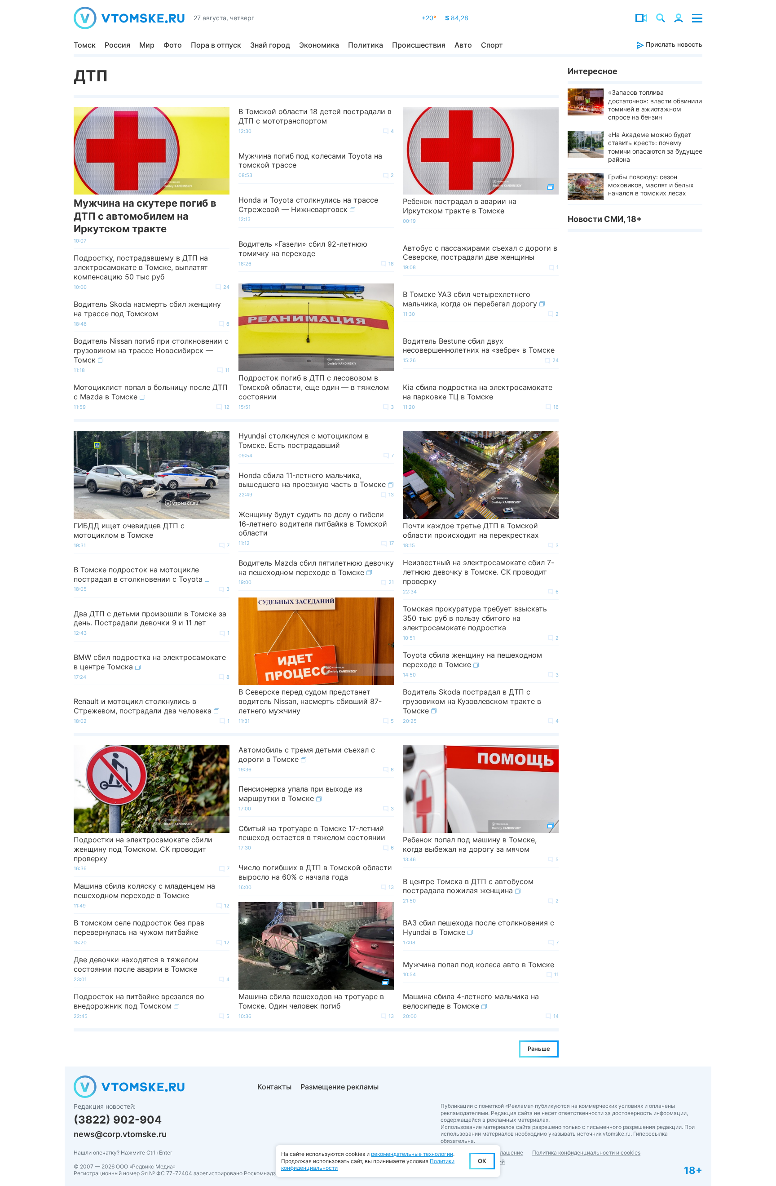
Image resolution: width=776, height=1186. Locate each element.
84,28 (456, 18)
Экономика (319, 44)
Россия (117, 44)
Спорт (492, 44)
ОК (482, 1160)
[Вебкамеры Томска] (641, 18)
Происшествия (418, 44)
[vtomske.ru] (129, 18)
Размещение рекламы (339, 1086)
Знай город (270, 44)
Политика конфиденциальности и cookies (586, 1152)
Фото (172, 44)
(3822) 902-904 (118, 1119)
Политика (365, 44)
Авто (463, 44)
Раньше (539, 1048)
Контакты (274, 1086)
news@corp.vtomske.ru (120, 1134)
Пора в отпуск (216, 44)
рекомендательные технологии (412, 1154)
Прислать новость (673, 44)
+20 (429, 18)
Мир (146, 44)
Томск (85, 44)
